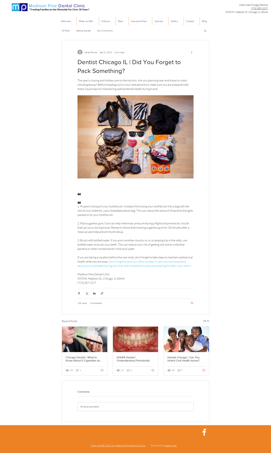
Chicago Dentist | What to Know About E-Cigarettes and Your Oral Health (84, 359)
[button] (205, 30)
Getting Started (83, 30)
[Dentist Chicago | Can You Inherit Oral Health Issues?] (186, 339)
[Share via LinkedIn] (94, 293)
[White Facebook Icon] (204, 432)
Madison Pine (43, 5)
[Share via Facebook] (78, 293)
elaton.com (171, 445)
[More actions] (192, 52)
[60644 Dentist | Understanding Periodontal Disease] (135, 339)
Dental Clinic (71, 5)
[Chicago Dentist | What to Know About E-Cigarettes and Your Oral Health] (84, 339)
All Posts (66, 30)
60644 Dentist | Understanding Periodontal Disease (133, 359)
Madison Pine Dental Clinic (130, 445)
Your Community (105, 30)
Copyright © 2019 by (103, 445)
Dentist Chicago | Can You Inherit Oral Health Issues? (183, 359)
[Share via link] (102, 293)
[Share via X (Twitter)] (86, 293)
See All (206, 320)
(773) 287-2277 (259, 8)
